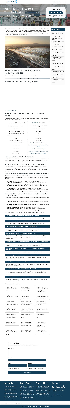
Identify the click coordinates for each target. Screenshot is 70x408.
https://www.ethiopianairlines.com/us (38, 142)
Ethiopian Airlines (15, 19)
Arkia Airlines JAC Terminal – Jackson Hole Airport (31, 389)
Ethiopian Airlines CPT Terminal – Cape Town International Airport (11, 309)
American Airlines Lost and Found (43, 394)
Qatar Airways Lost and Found (42, 393)
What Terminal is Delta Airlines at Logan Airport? (46, 396)
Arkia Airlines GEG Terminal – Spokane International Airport (58, 81)
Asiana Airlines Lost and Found (42, 391)
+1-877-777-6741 (56, 13)
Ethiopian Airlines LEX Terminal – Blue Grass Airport (41, 316)
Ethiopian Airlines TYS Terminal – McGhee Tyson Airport (11, 289)
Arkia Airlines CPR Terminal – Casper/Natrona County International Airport (58, 49)
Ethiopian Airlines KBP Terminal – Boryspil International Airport (26, 296)
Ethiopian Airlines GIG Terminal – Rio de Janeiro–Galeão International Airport (12, 303)
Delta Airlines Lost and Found (42, 386)
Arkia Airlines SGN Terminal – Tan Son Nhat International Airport (58, 33)
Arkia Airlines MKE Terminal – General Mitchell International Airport (58, 54)
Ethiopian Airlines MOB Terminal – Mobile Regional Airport (27, 316)
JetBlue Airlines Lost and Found (43, 390)
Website (30, 363)
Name (10, 358)
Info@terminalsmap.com (58, 395)
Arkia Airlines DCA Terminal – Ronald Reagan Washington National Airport (58, 76)
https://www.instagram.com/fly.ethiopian (38, 153)
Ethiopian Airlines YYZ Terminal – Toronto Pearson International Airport (42, 296)
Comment (11, 348)
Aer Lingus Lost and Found (42, 387)
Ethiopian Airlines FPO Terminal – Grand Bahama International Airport (26, 303)
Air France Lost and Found (41, 389)
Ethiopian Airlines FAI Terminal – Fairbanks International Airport (26, 289)
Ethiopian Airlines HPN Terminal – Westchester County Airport (42, 303)
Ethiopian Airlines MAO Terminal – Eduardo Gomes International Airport (27, 309)
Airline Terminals (57, 2)
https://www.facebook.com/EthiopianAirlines (38, 151)
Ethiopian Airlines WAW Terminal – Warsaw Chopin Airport (42, 309)
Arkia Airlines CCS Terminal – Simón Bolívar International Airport (58, 38)
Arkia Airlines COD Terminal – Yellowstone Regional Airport (32, 390)
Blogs (64, 2)
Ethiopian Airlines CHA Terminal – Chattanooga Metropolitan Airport (42, 332)
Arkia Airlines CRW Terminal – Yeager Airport (29, 398)
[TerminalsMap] (11, 1)
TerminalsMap (7, 19)
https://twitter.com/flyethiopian (38, 148)
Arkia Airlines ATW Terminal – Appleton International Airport (58, 68)
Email (9, 363)
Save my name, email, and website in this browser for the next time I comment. (26, 368)
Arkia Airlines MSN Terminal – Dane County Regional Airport (58, 59)
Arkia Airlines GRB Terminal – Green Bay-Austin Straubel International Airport (58, 63)
